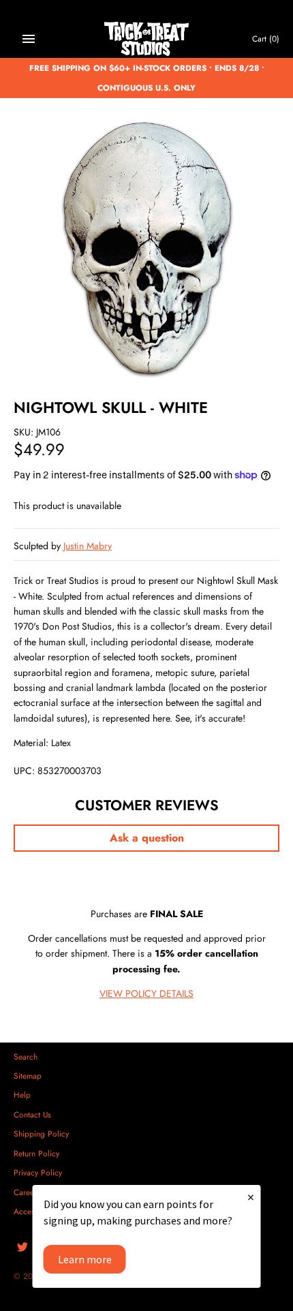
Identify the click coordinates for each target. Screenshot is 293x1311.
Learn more (85, 1259)
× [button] (250, 1196)
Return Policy (36, 1153)
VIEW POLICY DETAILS (146, 993)
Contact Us (32, 1114)
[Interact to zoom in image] (146, 248)
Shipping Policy (41, 1133)
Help (22, 1094)
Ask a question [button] (147, 838)
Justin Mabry (87, 546)
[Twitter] (22, 1248)
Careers (27, 1192)
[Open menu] (29, 39)
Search (25, 1056)
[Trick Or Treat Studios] (146, 39)
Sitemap (28, 1075)
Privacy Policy (38, 1172)
